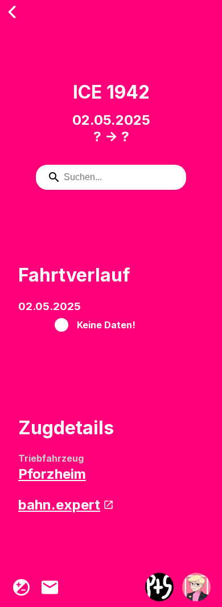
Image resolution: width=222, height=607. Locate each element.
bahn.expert (59, 504)
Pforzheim (52, 474)
